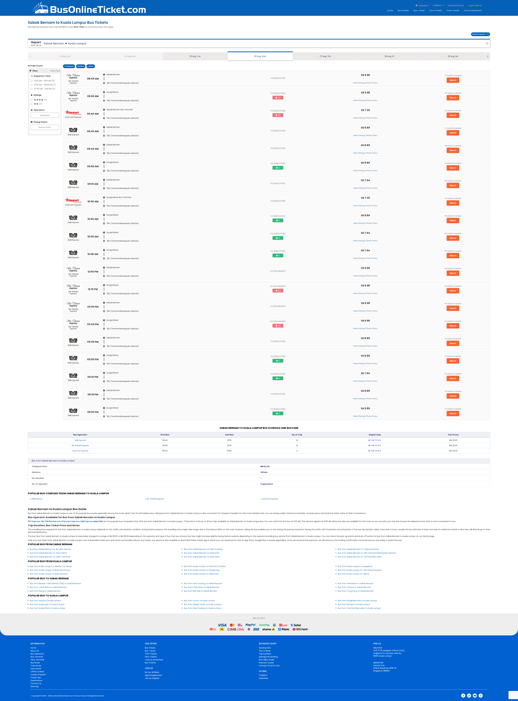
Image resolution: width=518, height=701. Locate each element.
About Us (35, 650)
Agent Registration (153, 675)
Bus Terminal (37, 656)
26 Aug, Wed (260, 56)
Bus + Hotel (419, 10)
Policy (375, 83)
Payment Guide (266, 662)
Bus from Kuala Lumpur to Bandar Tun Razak (51, 566)
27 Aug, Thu (325, 56)
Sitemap (35, 686)
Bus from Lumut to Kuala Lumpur (199, 600)
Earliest (80, 66)
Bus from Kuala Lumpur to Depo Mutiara (49, 574)
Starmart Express (80, 450)
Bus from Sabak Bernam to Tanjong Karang (358, 549)
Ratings (362, 83)
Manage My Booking (268, 656)
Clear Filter (55, 71)
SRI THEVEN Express (80, 445)
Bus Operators (37, 653)
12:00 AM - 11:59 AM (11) (44, 80)
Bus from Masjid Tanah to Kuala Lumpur (202, 604)
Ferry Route (36, 668)
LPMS (100, 521)
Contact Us (36, 683)
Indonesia (263, 678)
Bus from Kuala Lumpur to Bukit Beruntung (50, 570)
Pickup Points (45, 127)
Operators (45, 115)
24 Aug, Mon (130, 56)
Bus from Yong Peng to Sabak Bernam (356, 591)
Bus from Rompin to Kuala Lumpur (354, 604)
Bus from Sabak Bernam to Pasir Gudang (203, 549)
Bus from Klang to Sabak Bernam (45, 591)
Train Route (36, 665)
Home (390, 10)
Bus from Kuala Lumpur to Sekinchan (201, 574)
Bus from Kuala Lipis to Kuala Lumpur (47, 604)
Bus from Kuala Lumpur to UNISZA (353, 574)
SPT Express (34, 521)
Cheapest (69, 66)
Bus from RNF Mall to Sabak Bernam (200, 591)
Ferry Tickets (436, 10)
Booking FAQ (265, 647)
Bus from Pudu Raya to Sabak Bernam (202, 587)
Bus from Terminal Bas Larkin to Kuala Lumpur (359, 608)
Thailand (263, 675)
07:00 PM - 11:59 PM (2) (44, 88)
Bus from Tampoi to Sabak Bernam (354, 587)
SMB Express (80, 440)
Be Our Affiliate (152, 672)
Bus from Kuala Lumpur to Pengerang (201, 570)
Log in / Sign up (475, 5)
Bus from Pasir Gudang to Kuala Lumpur (202, 608)
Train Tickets (453, 10)
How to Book (264, 650)
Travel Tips (36, 677)
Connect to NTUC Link (269, 665)
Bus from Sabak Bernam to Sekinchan (201, 553)
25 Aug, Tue (195, 56)
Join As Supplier (152, 678)
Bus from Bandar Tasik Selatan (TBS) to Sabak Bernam (55, 583)
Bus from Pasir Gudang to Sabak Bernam (203, 583)
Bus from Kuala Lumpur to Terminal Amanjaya (359, 570)
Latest (91, 66)
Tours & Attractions (154, 659)
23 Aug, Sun (65, 56)
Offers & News (37, 671)
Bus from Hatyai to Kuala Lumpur (45, 600)
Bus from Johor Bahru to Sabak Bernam (48, 587)
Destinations (36, 680)
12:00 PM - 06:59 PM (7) (45, 84)
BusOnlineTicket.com (64, 696)
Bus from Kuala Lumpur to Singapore (355, 566)
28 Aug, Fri (389, 56)
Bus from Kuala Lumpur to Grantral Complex (205, 566)
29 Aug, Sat (453, 56)
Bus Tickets (403, 10)
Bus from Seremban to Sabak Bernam (356, 583)
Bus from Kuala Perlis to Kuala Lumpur (47, 608)
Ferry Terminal (37, 659)
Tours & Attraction (473, 10)
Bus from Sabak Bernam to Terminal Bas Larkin (360, 556)
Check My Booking (456, 5)
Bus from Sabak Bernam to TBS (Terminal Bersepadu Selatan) (367, 553)
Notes (355, 83)
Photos (369, 83)
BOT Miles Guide (266, 659)
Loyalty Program (38, 674)
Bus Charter (150, 662)
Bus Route (35, 662)
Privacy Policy (80, 696)
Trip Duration (265, 653)
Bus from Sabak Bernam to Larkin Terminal (50, 556)
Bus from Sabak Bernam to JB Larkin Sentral (50, 549)
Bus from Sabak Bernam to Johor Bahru (48, 553)
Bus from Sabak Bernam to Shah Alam (202, 556)
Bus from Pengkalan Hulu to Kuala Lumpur (357, 600)
